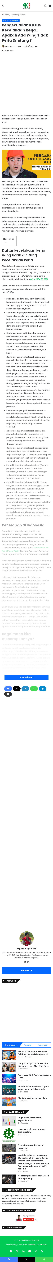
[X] (17, 688)
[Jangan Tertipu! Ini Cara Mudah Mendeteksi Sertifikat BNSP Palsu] (9, 1067)
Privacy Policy (11, 1244)
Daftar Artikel (42, 1244)
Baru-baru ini (11, 1045)
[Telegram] (42, 688)
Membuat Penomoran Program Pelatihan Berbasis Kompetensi (33, 1052)
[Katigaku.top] (26, 6)
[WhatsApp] (34, 688)
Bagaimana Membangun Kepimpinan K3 (29, 1119)
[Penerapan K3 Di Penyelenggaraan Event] (9, 1078)
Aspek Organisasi (18, 14)
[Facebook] (8, 688)
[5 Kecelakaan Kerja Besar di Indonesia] (9, 1148)
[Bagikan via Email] (8, 694)
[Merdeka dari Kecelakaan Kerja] (9, 1101)
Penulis (32, 1244)
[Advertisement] (26, 83)
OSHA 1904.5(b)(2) (39, 279)
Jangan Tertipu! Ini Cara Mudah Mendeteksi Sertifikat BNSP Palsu (33, 1064)
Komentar (26, 970)
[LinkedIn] (25, 688)
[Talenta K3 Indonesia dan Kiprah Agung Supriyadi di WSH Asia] (9, 1090)
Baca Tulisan (26, 677)
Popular (27, 1045)
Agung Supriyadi (12, 46)
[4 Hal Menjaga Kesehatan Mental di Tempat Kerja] (9, 1179)
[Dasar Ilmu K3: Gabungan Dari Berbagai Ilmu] (9, 1135)
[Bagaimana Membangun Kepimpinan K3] (9, 1121)
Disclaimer (23, 1244)
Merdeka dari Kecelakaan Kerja (32, 1098)
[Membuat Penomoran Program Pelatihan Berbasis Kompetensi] (9, 1055)
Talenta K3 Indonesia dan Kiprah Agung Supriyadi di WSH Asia (33, 1088)
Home (6, 14)
